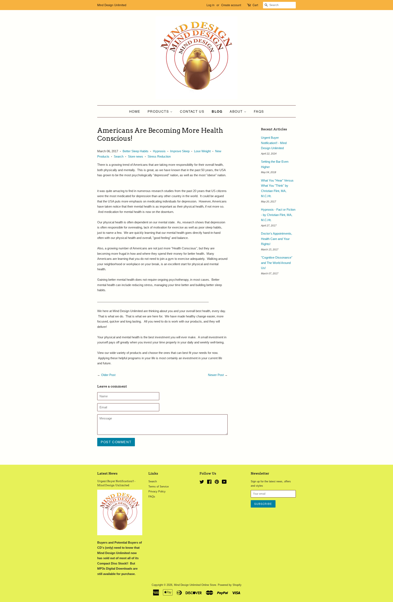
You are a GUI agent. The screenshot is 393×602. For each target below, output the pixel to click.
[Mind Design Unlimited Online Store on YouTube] (224, 482)
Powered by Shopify (230, 584)
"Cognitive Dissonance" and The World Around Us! (276, 263)
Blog (217, 111)
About (237, 111)
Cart (255, 5)
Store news (135, 156)
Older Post (108, 375)
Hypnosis (159, 151)
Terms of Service (158, 486)
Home (134, 111)
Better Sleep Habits (135, 151)
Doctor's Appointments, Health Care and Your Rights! (276, 239)
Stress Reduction (159, 156)
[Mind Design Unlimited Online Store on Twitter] (202, 482)
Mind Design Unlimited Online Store (195, 584)
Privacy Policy (157, 491)
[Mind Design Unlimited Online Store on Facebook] (209, 482)
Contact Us (192, 111)
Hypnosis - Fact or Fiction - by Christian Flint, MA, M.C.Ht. (278, 215)
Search (118, 156)
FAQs (259, 111)
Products (159, 111)
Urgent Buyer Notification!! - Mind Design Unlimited (274, 143)
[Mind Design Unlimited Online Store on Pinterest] (217, 482)
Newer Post (216, 375)
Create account (231, 5)
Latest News (107, 473)
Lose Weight (202, 151)
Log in (211, 5)
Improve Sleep (180, 151)
